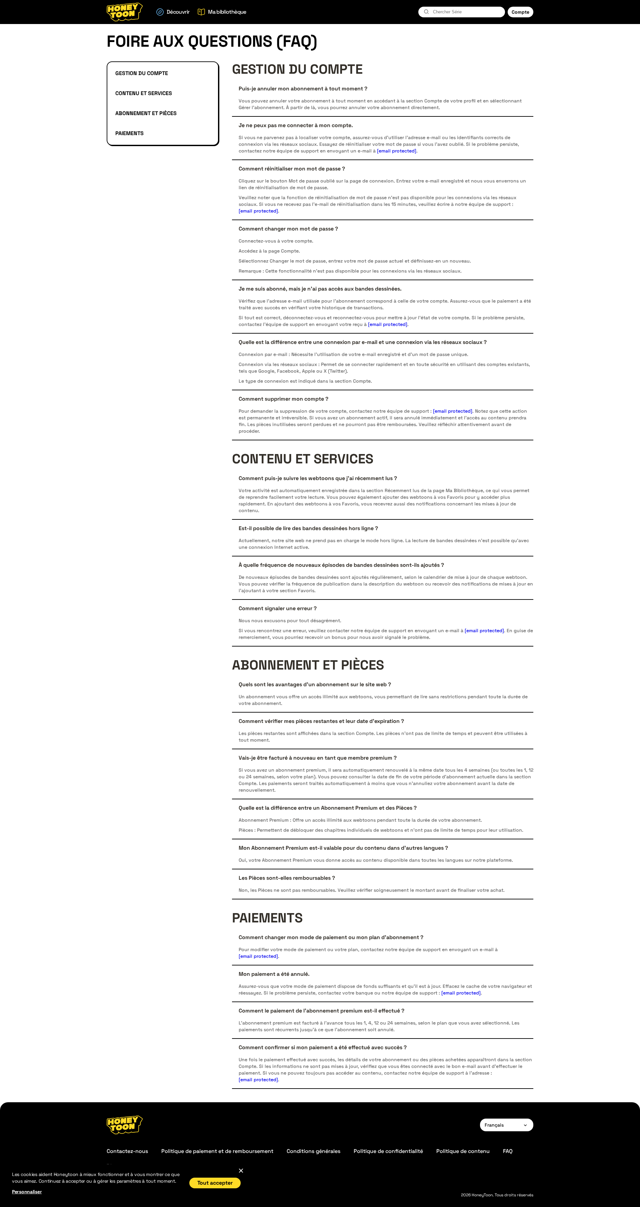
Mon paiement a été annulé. (274, 974)
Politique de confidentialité (388, 1151)
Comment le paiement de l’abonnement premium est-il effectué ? (321, 1011)
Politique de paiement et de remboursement (217, 1151)
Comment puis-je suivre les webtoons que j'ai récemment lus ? (318, 478)
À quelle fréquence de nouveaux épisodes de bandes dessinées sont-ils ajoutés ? (341, 565)
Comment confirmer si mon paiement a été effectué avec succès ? (323, 1047)
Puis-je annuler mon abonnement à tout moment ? (303, 88)
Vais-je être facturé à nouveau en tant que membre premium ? (318, 758)
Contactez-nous (127, 1151)
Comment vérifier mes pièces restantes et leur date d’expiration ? (321, 721)
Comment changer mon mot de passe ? (288, 229)
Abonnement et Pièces (146, 113)
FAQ (508, 1151)
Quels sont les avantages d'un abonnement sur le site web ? (315, 684)
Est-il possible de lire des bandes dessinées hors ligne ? (308, 528)
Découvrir (178, 11)
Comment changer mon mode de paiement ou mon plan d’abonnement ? (331, 937)
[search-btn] (426, 11)
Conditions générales (313, 1151)
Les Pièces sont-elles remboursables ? (287, 878)
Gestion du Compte (141, 73)
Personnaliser (27, 1192)
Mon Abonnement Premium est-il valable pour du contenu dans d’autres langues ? (343, 848)
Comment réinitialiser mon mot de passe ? (292, 168)
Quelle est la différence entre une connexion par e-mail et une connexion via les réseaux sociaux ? (363, 342)
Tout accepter (215, 1182)
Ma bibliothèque (227, 11)
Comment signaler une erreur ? (278, 608)
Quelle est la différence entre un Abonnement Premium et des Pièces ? (328, 808)
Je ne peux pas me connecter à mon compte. (296, 125)
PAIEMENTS (129, 133)
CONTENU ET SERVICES (143, 93)
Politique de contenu (463, 1151)
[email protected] (396, 151)
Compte (520, 12)
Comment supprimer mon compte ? (283, 399)
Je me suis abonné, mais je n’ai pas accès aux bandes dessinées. (320, 289)
